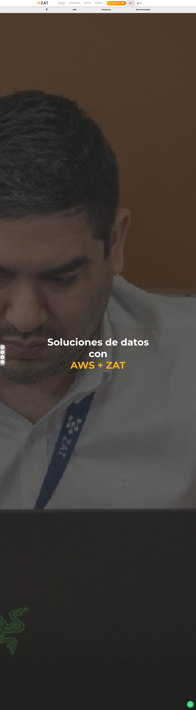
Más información (143, 10)
